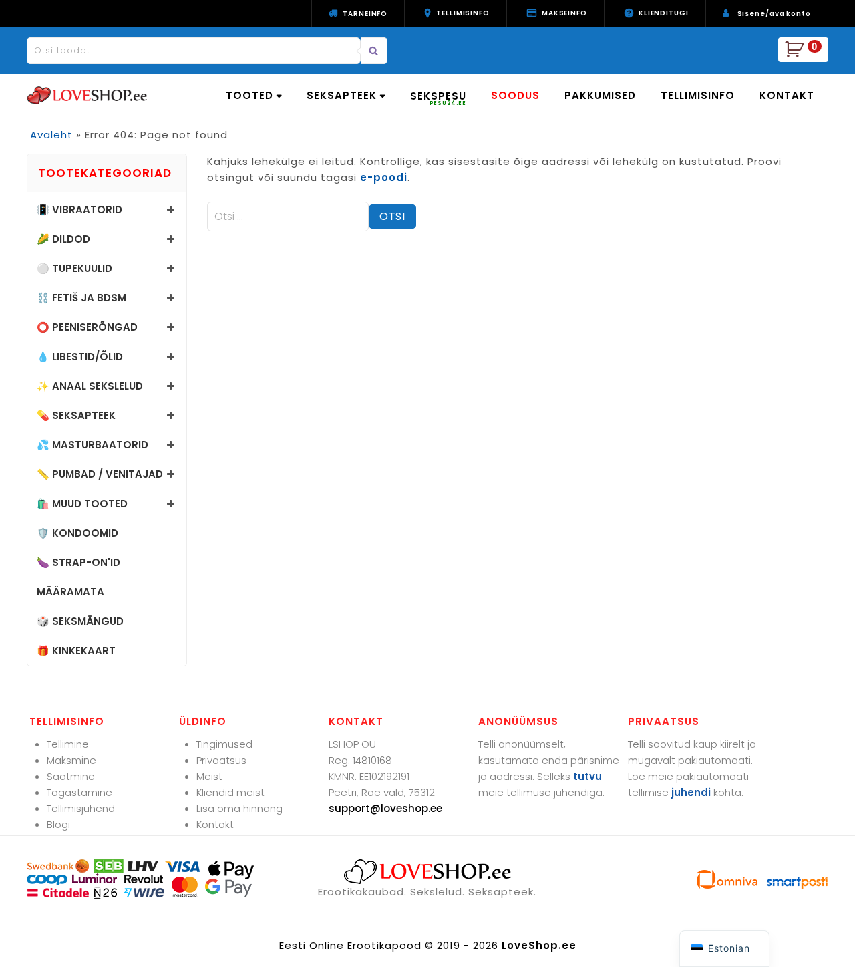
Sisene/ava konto (774, 14)
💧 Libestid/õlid (80, 357)
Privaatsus (221, 760)
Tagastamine (79, 792)
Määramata (70, 592)
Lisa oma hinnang (239, 808)
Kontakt (215, 824)
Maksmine (71, 760)
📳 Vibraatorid (79, 209)
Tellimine (68, 744)
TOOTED (249, 95)
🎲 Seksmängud (80, 621)
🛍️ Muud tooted (82, 504)
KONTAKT (786, 95)
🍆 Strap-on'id (78, 562)
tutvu (587, 776)
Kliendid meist (230, 792)
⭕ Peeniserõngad (87, 327)
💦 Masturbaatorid (92, 445)
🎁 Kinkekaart (76, 651)
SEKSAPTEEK (342, 95)
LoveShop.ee (539, 945)
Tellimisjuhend (81, 808)
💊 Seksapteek (76, 415)
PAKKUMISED (600, 95)
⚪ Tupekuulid (74, 268)
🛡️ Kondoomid (77, 533)
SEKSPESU (438, 98)
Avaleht (51, 135)
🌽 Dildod (63, 239)
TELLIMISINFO (698, 95)
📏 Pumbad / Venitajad (100, 474)
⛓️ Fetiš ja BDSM (81, 298)
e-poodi (383, 177)
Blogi (58, 824)
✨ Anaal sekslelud (90, 386)
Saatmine (71, 776)
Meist (209, 776)
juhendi (691, 792)
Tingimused (224, 744)
